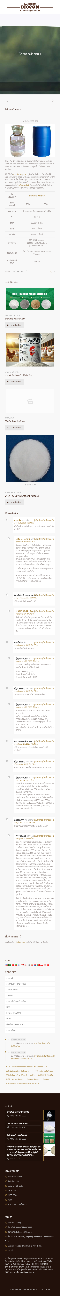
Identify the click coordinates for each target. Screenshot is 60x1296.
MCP (8, 1019)
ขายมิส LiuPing (14, 1223)
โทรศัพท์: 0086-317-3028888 (20, 1227)
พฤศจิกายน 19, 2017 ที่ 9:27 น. (26, 645)
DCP (8, 1007)
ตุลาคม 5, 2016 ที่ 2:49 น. (25, 542)
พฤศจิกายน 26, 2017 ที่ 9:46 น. (26, 744)
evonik (17, 520)
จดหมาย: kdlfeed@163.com (20, 1232)
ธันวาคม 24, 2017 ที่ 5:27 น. (26, 780)
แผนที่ (10, 1250)
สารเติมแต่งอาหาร (20, 174)
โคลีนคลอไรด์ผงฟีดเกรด (15, 319)
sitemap (31, 1272)
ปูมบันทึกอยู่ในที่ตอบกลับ (43, 520)
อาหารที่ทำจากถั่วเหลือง (16, 1001)
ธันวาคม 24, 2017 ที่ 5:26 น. (25, 764)
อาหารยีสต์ (10, 1030)
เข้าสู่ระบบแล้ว (21, 942)
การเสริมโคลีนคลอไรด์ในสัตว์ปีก (18, 375)
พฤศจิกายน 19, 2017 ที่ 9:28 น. (26, 691)
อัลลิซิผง (9, 995)
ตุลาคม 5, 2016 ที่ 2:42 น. (24, 523)
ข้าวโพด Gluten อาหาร (15, 1024)
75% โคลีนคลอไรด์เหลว (15, 421)
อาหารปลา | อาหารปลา (16, 984)
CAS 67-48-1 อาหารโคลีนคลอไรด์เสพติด (22, 496)
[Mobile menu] (3, 6)
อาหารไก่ (10, 978)
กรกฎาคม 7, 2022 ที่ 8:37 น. (26, 839)
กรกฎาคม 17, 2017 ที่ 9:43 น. (25, 598)
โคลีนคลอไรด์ (23, 185)
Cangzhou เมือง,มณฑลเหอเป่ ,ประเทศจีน (25, 1246)
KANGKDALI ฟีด (24, 611)
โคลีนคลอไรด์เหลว (37, 196)
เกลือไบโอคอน (23, 539)
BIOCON (21, 1290)
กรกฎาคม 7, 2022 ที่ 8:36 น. (25, 823)
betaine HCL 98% (13, 1013)
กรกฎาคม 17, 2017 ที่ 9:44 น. (27, 614)
